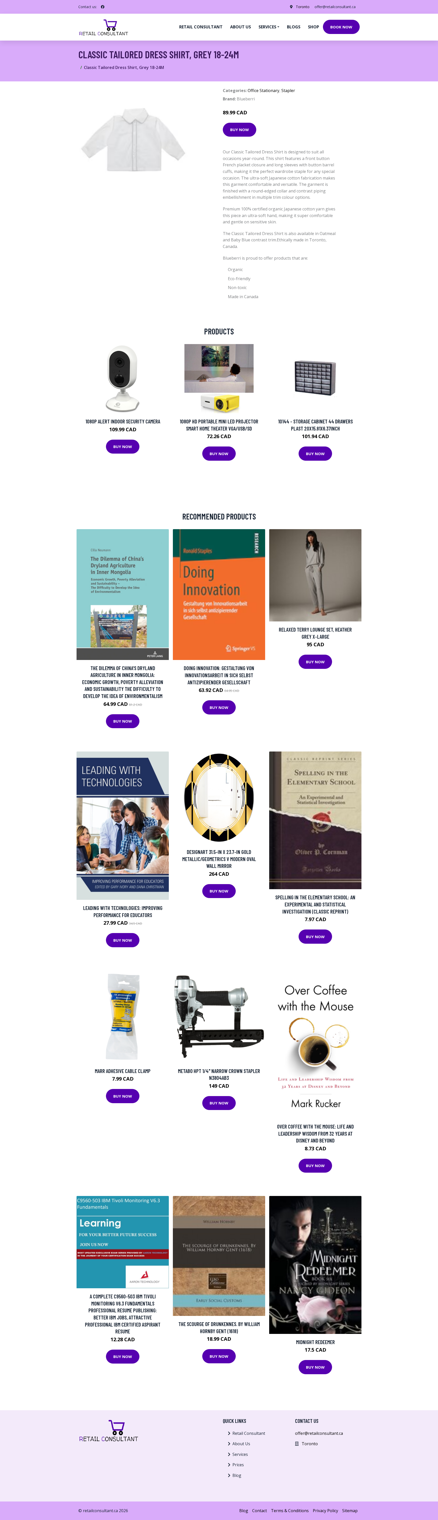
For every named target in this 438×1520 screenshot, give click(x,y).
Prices (238, 1465)
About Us (241, 1443)
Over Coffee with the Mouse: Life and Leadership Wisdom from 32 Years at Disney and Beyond (315, 1133)
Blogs (293, 27)
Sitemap (350, 1510)
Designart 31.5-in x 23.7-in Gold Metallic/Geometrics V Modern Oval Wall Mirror (219, 859)
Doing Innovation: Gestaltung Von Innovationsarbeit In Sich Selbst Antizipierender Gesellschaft (219, 675)
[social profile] (102, 7)
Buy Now (239, 129)
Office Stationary (263, 90)
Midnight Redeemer (315, 1342)
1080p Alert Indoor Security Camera (122, 421)
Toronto (302, 6)
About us (240, 27)
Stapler (288, 90)
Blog (236, 1475)
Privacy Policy (325, 1510)
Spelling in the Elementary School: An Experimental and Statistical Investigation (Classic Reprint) (315, 904)
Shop (313, 27)
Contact (259, 1510)
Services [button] (267, 27)
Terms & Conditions (290, 1510)
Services (240, 1454)
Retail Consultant (201, 27)
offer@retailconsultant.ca (335, 6)
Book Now (341, 26)
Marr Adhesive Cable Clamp (123, 1071)
